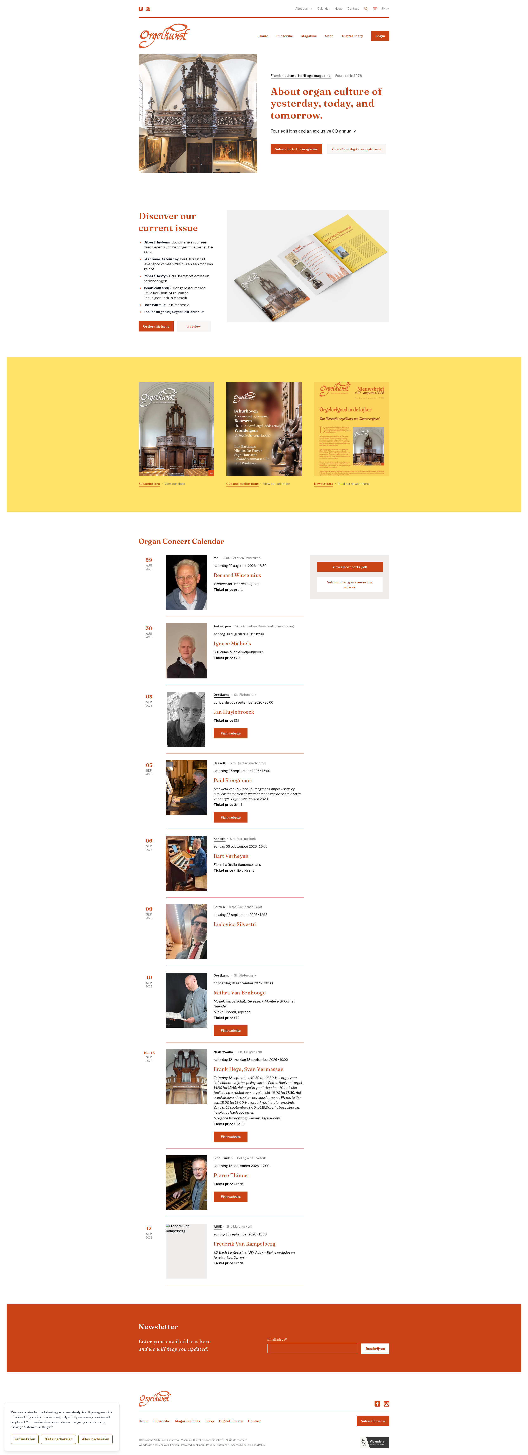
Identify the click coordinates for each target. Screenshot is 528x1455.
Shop (329, 36)
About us (301, 8)
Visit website (231, 733)
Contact (353, 8)
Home (263, 36)
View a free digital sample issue (356, 149)
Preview (194, 326)
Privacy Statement (217, 1445)
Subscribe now (373, 1421)
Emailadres (277, 1339)
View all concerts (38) (349, 567)
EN (383, 8)
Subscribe (284, 36)
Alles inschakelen (95, 1439)
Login (380, 36)
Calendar (323, 8)
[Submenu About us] (310, 9)
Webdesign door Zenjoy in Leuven (159, 1445)
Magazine (309, 36)
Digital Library (231, 1421)
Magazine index (187, 1421)
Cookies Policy (256, 1445)
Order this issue (156, 326)
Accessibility (238, 1445)
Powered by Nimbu (192, 1445)
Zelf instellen (24, 1439)
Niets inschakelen (58, 1439)
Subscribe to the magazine (296, 149)
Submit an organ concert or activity (349, 584)
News (339, 8)
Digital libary (352, 36)
